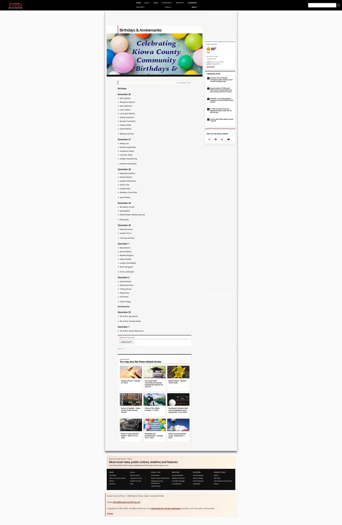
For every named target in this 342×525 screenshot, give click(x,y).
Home (138, 3)
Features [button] (140, 7)
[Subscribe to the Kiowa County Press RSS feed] (222, 139)
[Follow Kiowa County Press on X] (209, 139)
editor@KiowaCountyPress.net (126, 502)
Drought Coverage (178, 481)
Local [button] (146, 3)
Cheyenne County (136, 478)
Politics (111, 481)
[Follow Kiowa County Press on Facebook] (215, 139)
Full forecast (210, 67)
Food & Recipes (198, 475)
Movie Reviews (198, 478)
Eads (131, 484)
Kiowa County (126, 342)
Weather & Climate (178, 478)
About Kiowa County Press (223, 481)
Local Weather (177, 484)
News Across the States (117, 478)
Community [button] (167, 3)
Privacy (216, 484)
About (194, 7)
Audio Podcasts (198, 481)
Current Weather (177, 475)
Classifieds (192, 3)
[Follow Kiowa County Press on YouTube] (228, 139)
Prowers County (135, 481)
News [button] (155, 3)
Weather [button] (179, 3)
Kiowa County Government (160, 478)
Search (216, 475)
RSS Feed (217, 478)
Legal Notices (155, 486)
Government (155, 475)
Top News (112, 475)
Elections (112, 484)
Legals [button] (167, 7)
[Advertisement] (220, 218)
